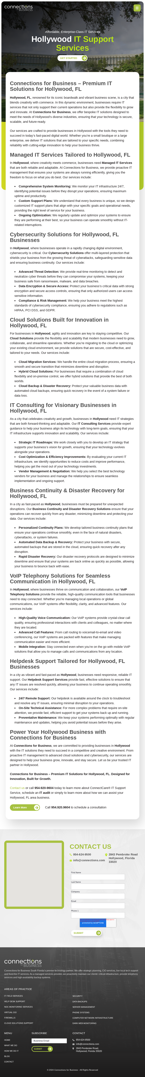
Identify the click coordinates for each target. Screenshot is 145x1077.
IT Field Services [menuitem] (13, 996)
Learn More (20, 807)
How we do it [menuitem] (11, 1051)
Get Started (68, 58)
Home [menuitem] (7, 1040)
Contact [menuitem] (9, 1062)
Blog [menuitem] (7, 1056)
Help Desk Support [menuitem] (14, 1001)
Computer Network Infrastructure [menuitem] (92, 1018)
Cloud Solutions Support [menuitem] (18, 1023)
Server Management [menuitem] (83, 1007)
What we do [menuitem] (10, 1045)
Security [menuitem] (77, 996)
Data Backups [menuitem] (79, 1001)
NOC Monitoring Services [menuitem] (18, 1007)
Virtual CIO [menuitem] (10, 1012)
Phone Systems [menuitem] (80, 1012)
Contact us (17, 788)
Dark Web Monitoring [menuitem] (84, 1023)
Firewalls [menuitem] (9, 1018)
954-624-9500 (82, 854)
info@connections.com (89, 860)
